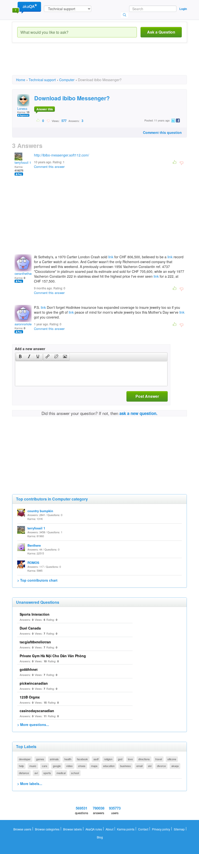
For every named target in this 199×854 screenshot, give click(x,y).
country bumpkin (40, 511)
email (139, 766)
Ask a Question (161, 32)
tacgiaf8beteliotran (35, 641)
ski (149, 766)
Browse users (22, 829)
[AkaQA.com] (26, 7)
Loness (22, 108)
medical (61, 773)
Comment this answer (49, 166)
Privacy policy (161, 829)
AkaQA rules (93, 829)
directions (144, 759)
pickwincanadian (34, 683)
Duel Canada (30, 628)
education (109, 766)
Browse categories (47, 829)
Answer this (44, 109)
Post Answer (147, 396)
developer (25, 759)
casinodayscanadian (37, 710)
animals (54, 759)
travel (158, 759)
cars (44, 766)
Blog (100, 837)
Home (20, 79)
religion (108, 759)
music (32, 766)
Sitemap (179, 829)
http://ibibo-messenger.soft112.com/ (61, 155)
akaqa (175, 766)
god (120, 759)
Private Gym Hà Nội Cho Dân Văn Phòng (53, 655)
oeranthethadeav (26, 273)
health (67, 759)
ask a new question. (138, 413)
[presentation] (20, 357)
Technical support (42, 79)
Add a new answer (30, 348)
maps (94, 766)
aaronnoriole (23, 324)
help (21, 766)
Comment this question (162, 132)
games (40, 759)
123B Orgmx (30, 697)
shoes (81, 766)
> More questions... (33, 724)
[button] (20, 357)
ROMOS (33, 562)
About (109, 829)
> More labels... (29, 783)
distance (24, 773)
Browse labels (72, 829)
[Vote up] (38, 120)
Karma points (125, 829)
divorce (161, 766)
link (110, 256)
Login (183, 9)
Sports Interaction (35, 614)
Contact (143, 829)
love (130, 759)
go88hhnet (29, 669)
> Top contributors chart (37, 580)
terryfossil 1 (23, 162)
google (57, 766)
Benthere (34, 545)
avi (36, 773)
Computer (67, 79)
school (75, 773)
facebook (82, 759)
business (125, 766)
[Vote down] (48, 120)
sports (47, 773)
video (69, 766)
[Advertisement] (100, 63)
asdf (96, 759)
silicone (171, 759)
